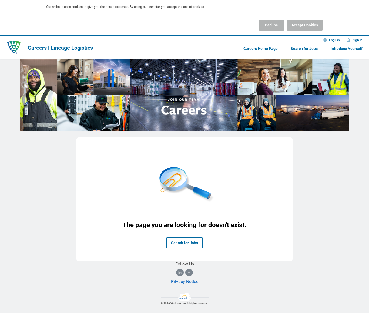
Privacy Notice (184, 281)
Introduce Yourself (347, 48)
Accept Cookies (304, 25)
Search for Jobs (304, 48)
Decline (271, 25)
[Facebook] (189, 272)
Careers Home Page (260, 48)
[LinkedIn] (180, 272)
